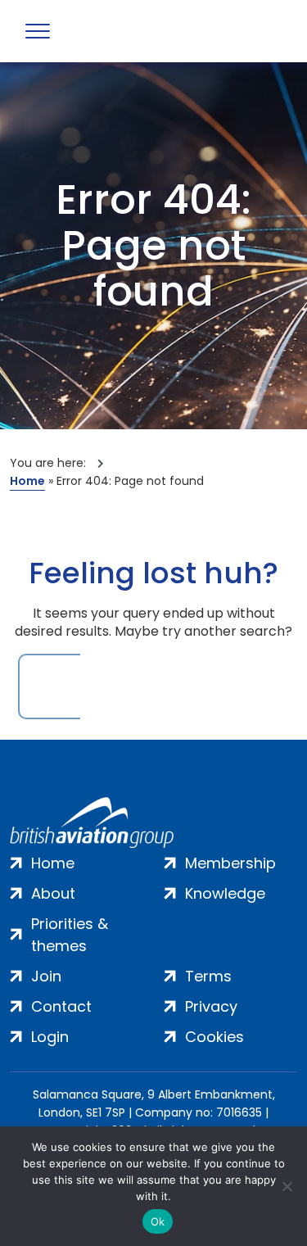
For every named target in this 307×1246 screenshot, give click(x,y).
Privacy (211, 1006)
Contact (61, 1006)
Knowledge (225, 893)
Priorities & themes (69, 934)
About (53, 893)
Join (46, 976)
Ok (158, 1221)
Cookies (214, 1036)
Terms (208, 976)
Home (27, 481)
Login (50, 1036)
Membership (230, 863)
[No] (286, 1186)
